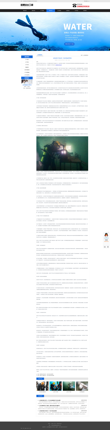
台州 (30, 428)
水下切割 (42, 10)
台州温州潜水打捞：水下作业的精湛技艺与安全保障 (49, 400)
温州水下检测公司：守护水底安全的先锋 (47, 375)
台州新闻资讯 (85, 55)
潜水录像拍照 (27, 69)
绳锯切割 (27, 67)
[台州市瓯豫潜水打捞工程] (27, 6)
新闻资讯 (50, 10)
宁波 (21, 428)
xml (88, 1)
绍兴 (28, 428)
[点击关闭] (108, 232)
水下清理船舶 (27, 72)
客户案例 (59, 10)
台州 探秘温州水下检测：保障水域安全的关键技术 (49, 405)
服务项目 (33, 10)
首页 (81, 55)
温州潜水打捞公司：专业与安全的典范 (46, 374)
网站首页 (25, 10)
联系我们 (85, 10)
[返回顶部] (108, 247)
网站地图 (85, 1)
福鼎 (26, 428)
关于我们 (76, 10)
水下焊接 (27, 62)
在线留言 (68, 10)
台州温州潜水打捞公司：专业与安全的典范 (48, 410)
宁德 (23, 428)
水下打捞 (27, 64)
